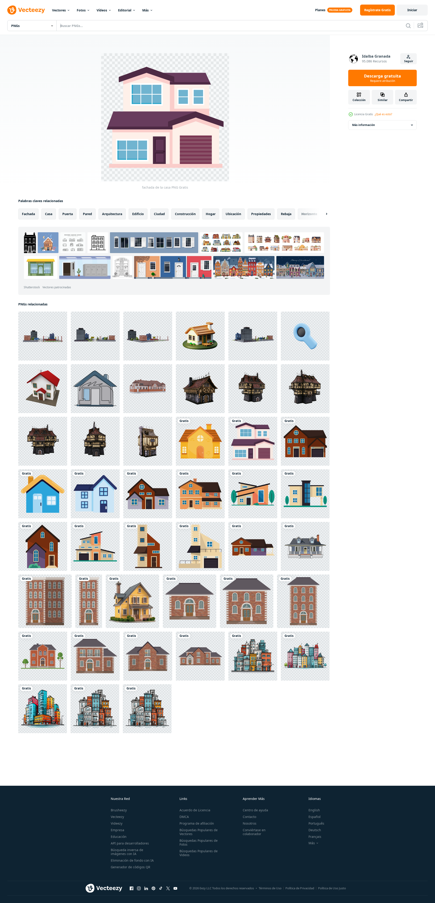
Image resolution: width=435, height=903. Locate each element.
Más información (363, 125)
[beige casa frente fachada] (200, 546)
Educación (119, 836)
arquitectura (112, 214)
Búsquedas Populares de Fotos (198, 842)
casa (48, 214)
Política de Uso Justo (332, 888)
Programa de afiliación (196, 823)
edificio (138, 214)
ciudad (159, 214)
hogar (211, 214)
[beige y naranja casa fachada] (252, 493)
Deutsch (314, 830)
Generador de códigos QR (130, 867)
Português (316, 823)
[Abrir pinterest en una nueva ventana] (153, 888)
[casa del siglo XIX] (147, 388)
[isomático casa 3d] (200, 336)
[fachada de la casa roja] (305, 441)
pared (87, 214)
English (314, 810)
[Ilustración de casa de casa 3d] (42, 388)
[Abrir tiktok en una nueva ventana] (161, 888)
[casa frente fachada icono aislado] (200, 441)
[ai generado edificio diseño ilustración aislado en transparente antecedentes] (252, 656)
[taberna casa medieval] (200, 388)
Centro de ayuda (255, 810)
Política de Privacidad (299, 888)
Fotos (81, 10)
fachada (28, 214)
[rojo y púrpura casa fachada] (42, 546)
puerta (67, 214)
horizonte (309, 214)
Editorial (124, 10)
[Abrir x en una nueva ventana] (168, 888)
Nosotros (249, 823)
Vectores (59, 10)
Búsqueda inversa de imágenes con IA (127, 852)
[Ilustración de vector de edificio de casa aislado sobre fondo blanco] (189, 601)
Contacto (249, 817)
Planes (320, 10)
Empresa (117, 830)
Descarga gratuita (382, 78)
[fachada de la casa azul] (42, 493)
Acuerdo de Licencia (194, 810)
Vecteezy (117, 817)
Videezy (116, 823)
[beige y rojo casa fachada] (147, 546)
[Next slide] (322, 213)
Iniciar (412, 10)
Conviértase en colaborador (254, 832)
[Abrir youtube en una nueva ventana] (175, 888)
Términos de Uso (270, 888)
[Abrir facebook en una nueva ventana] (131, 888)
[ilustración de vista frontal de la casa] (305, 546)
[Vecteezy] (26, 10)
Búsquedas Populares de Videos (198, 853)
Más (145, 10)
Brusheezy (119, 810)
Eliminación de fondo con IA (132, 860)
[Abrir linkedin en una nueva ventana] (146, 888)
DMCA (184, 817)
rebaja (286, 214)
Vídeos (102, 10)
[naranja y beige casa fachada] (95, 546)
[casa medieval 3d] (147, 441)
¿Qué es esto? (383, 114)
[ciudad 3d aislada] (42, 336)
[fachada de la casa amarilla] (200, 493)
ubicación (233, 214)
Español (314, 817)
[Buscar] (408, 25)
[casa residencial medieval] (252, 388)
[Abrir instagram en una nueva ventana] (139, 888)
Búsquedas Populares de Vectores (198, 832)
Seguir (408, 61)
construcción (185, 214)
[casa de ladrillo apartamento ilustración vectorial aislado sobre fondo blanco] (45, 601)
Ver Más (300, 267)
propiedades (261, 214)
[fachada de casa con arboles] (305, 493)
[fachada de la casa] (252, 441)
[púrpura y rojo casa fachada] (252, 546)
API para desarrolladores (130, 843)
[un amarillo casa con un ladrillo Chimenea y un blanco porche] (132, 601)
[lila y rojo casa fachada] (147, 493)
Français (314, 836)
